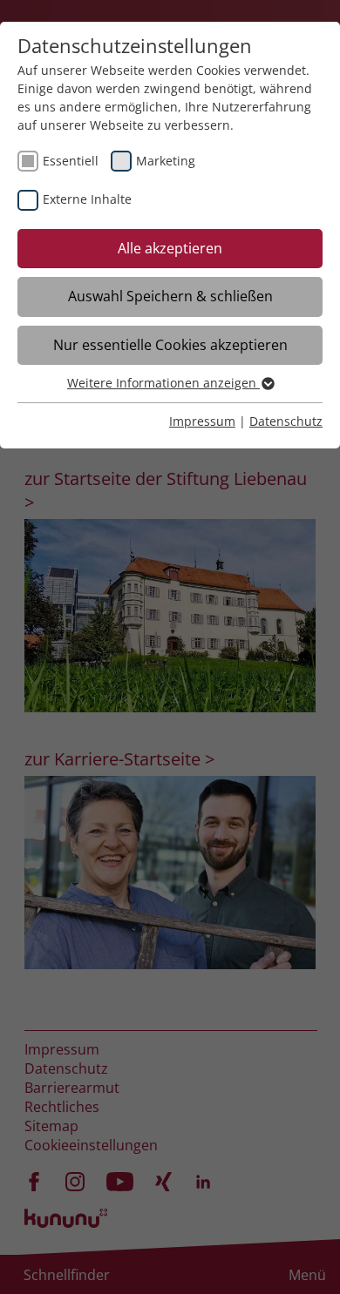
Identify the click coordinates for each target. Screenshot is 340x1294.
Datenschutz (286, 421)
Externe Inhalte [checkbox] (87, 199)
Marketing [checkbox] (165, 160)
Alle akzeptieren (170, 248)
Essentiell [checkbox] (71, 160)
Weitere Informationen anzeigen (163, 382)
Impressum (202, 421)
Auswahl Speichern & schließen (170, 296)
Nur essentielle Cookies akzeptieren (170, 344)
